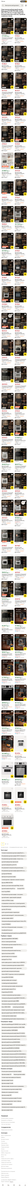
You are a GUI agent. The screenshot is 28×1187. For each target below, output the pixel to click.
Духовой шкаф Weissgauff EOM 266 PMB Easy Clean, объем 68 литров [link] (20, 38)
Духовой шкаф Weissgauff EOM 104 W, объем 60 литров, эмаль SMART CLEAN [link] (20, 440)
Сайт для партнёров (5, 1124)
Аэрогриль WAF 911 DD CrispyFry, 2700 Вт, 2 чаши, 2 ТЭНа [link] (7, 730)
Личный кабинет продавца (7, 1118)
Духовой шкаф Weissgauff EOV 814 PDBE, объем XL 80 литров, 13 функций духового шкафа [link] (19, 306)
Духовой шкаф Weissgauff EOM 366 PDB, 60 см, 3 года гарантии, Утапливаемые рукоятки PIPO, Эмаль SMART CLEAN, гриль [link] (20, 253)
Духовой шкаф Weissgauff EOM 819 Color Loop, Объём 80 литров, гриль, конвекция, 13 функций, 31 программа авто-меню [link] (20, 173)
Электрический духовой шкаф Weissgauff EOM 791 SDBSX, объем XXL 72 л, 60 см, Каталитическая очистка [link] (7, 38)
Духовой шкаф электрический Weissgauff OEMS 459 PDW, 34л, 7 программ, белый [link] (7, 782)
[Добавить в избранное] (12, 19)
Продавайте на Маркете (6, 1120)
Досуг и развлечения (6, 1135)
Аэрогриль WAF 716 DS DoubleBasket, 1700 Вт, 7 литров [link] (20, 628)
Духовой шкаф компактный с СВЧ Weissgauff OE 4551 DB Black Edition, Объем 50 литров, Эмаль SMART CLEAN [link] (20, 548)
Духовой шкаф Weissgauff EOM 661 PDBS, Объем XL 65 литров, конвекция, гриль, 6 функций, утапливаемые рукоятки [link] (20, 200)
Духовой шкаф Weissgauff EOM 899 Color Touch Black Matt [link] (7, 808)
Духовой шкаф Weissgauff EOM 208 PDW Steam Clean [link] (6, 834)
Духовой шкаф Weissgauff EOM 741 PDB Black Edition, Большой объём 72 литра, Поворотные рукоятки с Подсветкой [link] (20, 119)
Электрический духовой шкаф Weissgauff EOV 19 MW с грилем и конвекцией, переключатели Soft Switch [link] (7, 575)
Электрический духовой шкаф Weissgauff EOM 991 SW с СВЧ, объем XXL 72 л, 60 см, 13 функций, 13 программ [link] (7, 548)
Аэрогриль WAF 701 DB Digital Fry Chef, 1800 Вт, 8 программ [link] (20, 705)
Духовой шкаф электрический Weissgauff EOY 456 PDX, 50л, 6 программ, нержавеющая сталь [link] (20, 782)
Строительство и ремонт (6, 1164)
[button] (26, 5)
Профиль (25, 1185)
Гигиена (3, 1141)
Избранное (14, 1185)
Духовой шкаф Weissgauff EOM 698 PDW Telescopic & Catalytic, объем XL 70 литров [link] (7, 173)
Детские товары (5, 1166)
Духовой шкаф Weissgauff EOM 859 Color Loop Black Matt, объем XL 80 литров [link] (6, 253)
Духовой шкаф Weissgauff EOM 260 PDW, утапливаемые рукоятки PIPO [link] (19, 520)
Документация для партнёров (8, 1122)
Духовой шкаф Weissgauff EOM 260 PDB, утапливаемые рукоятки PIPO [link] (19, 280)
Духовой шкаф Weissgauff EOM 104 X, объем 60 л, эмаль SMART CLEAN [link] (20, 146)
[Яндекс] (11, 1182)
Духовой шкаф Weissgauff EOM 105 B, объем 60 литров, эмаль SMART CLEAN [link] (20, 66)
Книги (2, 1156)
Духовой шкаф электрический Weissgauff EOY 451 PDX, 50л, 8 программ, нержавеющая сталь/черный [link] (7, 705)
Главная (3, 1185)
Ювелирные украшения (6, 1168)
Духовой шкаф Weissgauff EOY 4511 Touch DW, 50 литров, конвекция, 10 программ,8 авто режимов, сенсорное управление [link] (6, 467)
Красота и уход (4, 1150)
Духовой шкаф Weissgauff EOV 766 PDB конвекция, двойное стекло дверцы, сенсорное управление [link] (7, 200)
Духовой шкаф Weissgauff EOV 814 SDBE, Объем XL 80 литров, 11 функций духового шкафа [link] (6, 280)
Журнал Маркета (5, 1177)
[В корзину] (12, 32)
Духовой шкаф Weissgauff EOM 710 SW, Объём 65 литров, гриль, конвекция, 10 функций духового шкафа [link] (7, 306)
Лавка (8, 1185)
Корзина (19, 1185)
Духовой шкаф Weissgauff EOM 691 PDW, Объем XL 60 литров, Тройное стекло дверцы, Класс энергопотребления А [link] (20, 226)
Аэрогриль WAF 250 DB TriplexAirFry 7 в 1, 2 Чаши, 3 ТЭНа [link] (20, 654)
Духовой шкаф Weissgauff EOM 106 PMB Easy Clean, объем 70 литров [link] (7, 66)
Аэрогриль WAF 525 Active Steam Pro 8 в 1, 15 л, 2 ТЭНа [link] (7, 756)
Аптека (2, 1149)
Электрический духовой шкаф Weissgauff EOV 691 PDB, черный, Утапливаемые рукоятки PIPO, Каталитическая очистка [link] (7, 146)
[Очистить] (22, 5)
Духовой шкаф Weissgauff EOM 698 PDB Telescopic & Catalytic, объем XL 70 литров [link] (7, 119)
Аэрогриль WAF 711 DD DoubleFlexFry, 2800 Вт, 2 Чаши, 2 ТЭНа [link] (7, 680)
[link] (14, 853)
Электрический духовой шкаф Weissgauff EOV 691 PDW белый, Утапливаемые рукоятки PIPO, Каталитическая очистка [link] (20, 386)
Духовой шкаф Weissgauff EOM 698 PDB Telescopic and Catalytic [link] (19, 808)
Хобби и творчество (5, 1152)
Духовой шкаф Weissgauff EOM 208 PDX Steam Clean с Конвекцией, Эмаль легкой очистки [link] (19, 333)
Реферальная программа (6, 1129)
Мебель (3, 1137)
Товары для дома (5, 1147)
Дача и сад (3, 1154)
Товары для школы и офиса (7, 1158)
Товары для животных (6, 1162)
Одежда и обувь (5, 1145)
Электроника (4, 1143)
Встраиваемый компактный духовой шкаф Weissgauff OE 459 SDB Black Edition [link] (7, 360)
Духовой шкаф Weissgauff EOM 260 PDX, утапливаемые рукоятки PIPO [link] (6, 333)
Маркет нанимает (5, 1175)
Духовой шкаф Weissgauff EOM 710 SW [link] (20, 757)
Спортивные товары (5, 1160)
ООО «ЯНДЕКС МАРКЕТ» (10, 1179)
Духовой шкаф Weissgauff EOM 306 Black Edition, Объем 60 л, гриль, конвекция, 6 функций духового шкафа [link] (20, 93)
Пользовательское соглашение (8, 1171)
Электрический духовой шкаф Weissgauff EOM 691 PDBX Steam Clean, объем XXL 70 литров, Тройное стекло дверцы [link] (7, 386)
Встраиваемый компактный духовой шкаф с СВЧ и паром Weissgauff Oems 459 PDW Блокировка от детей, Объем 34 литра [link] (7, 601)
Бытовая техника (5, 1139)
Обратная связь (4, 1173)
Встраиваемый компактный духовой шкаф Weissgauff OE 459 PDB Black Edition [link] (20, 413)
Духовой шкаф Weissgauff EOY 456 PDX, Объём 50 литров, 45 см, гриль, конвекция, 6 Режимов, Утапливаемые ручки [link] (7, 520)
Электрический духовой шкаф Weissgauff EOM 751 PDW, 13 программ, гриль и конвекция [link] (7, 493)
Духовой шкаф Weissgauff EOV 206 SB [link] (7, 629)
